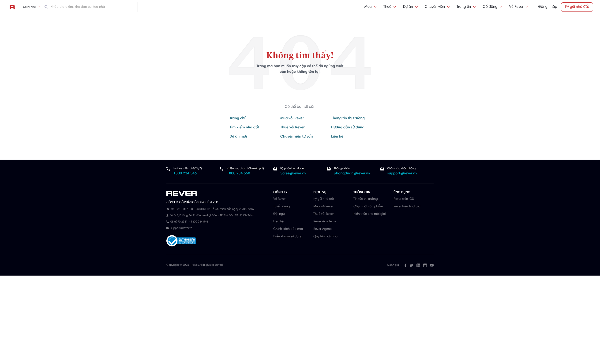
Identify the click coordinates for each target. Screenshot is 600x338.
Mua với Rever (292, 118)
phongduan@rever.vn (352, 174)
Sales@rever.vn (293, 174)
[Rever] (217, 193)
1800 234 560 (238, 174)
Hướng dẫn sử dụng (347, 128)
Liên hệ (337, 137)
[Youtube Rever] (432, 265)
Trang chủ (238, 118)
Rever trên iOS (404, 199)
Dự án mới (238, 137)
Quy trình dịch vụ (325, 236)
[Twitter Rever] (411, 265)
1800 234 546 (185, 174)
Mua (367, 7)
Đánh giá (393, 265)
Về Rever (516, 7)
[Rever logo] (12, 7)
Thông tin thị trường (348, 118)
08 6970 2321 (179, 222)
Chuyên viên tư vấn (296, 137)
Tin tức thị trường (365, 199)
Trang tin (464, 7)
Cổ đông (490, 7)
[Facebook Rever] (405, 265)
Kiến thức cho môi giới (369, 214)
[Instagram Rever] (425, 265)
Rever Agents (322, 229)
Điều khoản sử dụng (287, 236)
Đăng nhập (547, 7)
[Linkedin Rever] (418, 265)
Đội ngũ (279, 214)
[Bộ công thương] (181, 241)
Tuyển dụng (281, 206)
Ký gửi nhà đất (577, 7)
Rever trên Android (407, 206)
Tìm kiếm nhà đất (244, 128)
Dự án (408, 7)
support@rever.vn (402, 174)
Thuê (387, 7)
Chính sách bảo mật (288, 229)
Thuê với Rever (292, 128)
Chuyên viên (435, 7)
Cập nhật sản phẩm (368, 206)
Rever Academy (324, 221)
